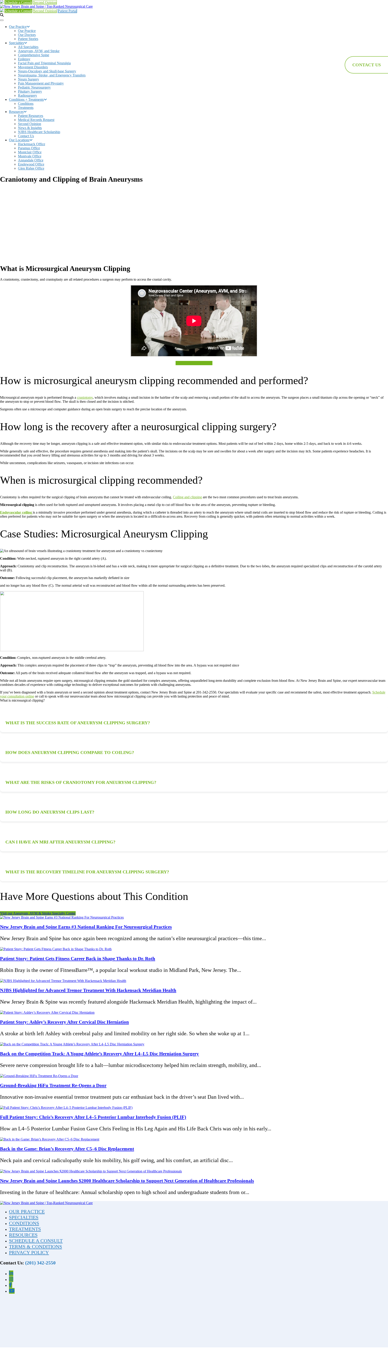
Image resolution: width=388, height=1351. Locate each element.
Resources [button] (16, 112)
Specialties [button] (16, 43)
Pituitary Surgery (30, 91)
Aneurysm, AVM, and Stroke (39, 51)
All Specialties (28, 47)
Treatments (25, 108)
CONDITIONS (24, 1223)
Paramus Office (29, 148)
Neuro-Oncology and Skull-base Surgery (47, 71)
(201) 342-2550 (40, 1263)
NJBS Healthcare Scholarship (39, 132)
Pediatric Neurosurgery (34, 87)
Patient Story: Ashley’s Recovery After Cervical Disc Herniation (64, 1022)
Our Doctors (27, 35)
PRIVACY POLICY (29, 1252)
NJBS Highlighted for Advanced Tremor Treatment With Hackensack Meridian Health (88, 990)
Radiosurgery (27, 95)
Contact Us (26, 136)
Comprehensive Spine (33, 55)
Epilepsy (24, 59)
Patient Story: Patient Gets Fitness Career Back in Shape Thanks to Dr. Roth (77, 958)
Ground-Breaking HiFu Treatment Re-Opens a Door (53, 1085)
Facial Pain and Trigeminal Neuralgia (44, 63)
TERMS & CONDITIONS (35, 1246)
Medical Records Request (36, 120)
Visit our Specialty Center (194, 363)
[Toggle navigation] (2, 20)
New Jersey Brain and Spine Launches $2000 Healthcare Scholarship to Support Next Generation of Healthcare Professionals (127, 1180)
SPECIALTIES (23, 1217)
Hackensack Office (31, 144)
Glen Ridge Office (31, 168)
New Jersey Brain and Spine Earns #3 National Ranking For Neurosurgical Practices (86, 927)
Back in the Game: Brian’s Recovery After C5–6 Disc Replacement (67, 1149)
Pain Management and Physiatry (41, 83)
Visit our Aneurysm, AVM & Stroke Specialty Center (37, 913)
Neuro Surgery (28, 79)
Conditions (25, 103)
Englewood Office (31, 164)
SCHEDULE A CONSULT (36, 1241)
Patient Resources (30, 116)
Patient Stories (28, 39)
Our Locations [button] (19, 140)
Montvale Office (29, 156)
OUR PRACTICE (27, 1211)
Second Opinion (45, 2)
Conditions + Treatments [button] (26, 99)
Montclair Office (30, 152)
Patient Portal (67, 11)
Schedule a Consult (18, 2)
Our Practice (27, 31)
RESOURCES (23, 1235)
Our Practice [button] (18, 27)
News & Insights (30, 128)
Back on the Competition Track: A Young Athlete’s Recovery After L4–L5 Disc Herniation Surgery (99, 1053)
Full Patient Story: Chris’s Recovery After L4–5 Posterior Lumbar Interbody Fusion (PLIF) (93, 1117)
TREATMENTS (25, 1229)
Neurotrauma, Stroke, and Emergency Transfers (52, 75)
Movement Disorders (33, 67)
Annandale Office (30, 160)
